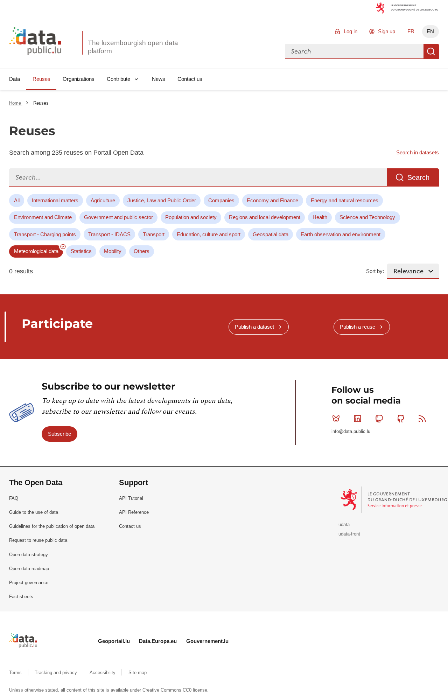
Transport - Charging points (45, 234)
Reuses (41, 79)
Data (14, 79)
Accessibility (103, 672)
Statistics (81, 251)
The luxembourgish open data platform (133, 47)
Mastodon (379, 418)
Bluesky (336, 418)
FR (410, 31)
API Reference (134, 512)
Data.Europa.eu (158, 641)
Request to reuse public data (38, 540)
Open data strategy (28, 554)
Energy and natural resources (344, 200)
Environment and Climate (43, 217)
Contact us (189, 79)
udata (344, 524)
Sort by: (375, 271)
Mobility (112, 251)
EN (430, 31)
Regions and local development (264, 217)
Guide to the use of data (33, 512)
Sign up (386, 31)
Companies (221, 200)
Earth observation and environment (340, 234)
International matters (55, 200)
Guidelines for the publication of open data (51, 526)
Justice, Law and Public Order (161, 200)
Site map (137, 672)
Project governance (28, 582)
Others (141, 251)
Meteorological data (36, 251)
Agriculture (103, 200)
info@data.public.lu (350, 431)
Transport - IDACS (109, 234)
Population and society (191, 217)
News (158, 79)
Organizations (78, 79)
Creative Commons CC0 (166, 690)
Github (400, 418)
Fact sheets (21, 596)
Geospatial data (270, 234)
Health (320, 217)
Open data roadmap (29, 568)
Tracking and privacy (56, 672)
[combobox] (354, 51)
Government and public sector (118, 217)
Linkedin (357, 418)
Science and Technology (367, 217)
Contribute (118, 79)
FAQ (13, 498)
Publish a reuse (357, 327)
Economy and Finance (272, 200)
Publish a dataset (254, 327)
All (17, 200)
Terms (16, 672)
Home (15, 103)
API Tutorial (131, 498)
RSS (422, 418)
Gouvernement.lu (207, 641)
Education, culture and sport (208, 234)
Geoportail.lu (114, 641)
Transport (153, 234)
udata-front (349, 534)
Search (431, 51)
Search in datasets (417, 152)
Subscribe (59, 434)
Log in (350, 31)
